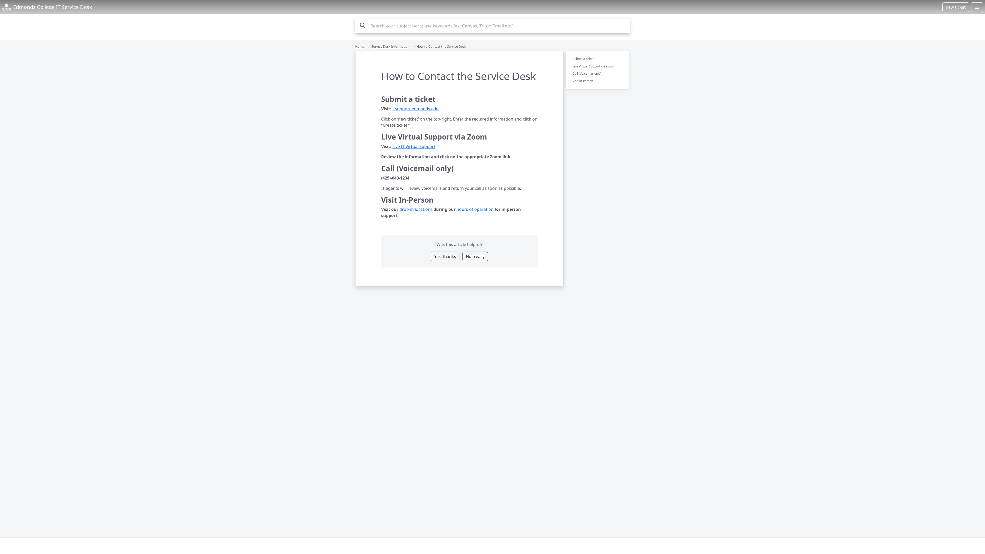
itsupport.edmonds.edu (415, 109)
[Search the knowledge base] (362, 25)
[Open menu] (977, 7)
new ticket (956, 7)
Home (360, 46)
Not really (475, 256)
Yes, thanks (445, 256)
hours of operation (475, 209)
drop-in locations (415, 209)
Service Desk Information (390, 46)
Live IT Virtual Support (413, 146)
